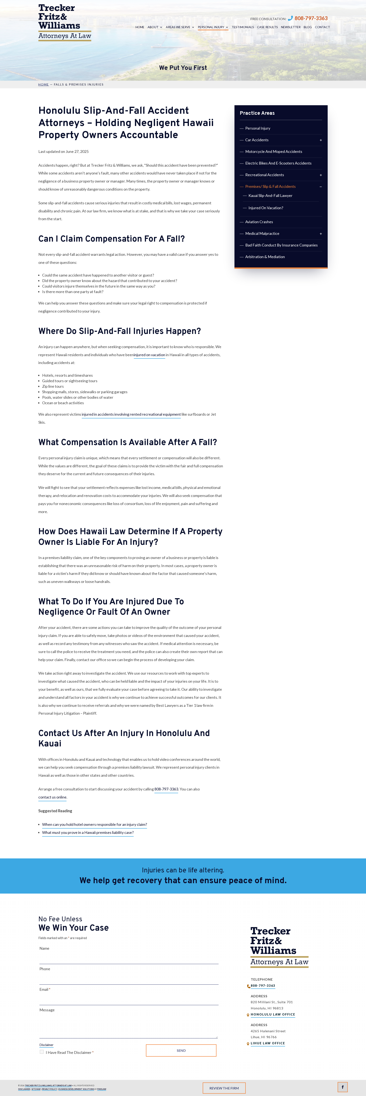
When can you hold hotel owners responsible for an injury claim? (94, 824)
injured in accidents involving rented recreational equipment (131, 414)
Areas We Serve (178, 27)
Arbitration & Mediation (265, 256)
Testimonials (243, 27)
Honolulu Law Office (273, 1014)
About (153, 27)
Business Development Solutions (76, 1089)
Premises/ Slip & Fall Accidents (270, 186)
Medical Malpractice (262, 233)
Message (47, 1009)
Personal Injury (211, 27)
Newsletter (291, 27)
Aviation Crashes (259, 221)
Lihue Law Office (268, 1043)
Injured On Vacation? (265, 207)
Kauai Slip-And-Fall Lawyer (270, 195)
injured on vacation (149, 354)
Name (44, 948)
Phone (44, 968)
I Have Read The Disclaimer (70, 1052)
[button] (362, 1065)
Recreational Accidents (264, 174)
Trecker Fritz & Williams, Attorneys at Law (48, 1085)
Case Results (267, 27)
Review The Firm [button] (224, 1088)
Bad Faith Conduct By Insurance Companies (281, 245)
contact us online (52, 797)
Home (140, 27)
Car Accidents (257, 139)
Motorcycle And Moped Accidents (273, 151)
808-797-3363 (311, 18)
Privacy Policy (49, 1089)
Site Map (36, 1089)
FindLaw (101, 1089)
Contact (322, 27)
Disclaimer (46, 1045)
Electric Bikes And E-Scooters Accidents (278, 163)
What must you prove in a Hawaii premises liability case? (88, 832)
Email (44, 989)
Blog (308, 27)
